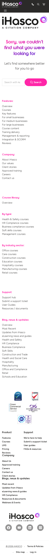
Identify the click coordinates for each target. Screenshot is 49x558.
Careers (6, 174)
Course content (10, 128)
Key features (9, 113)
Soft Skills (7, 350)
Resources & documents (14, 499)
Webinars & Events (11, 502)
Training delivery (11, 132)
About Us (6, 461)
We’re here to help (33, 438)
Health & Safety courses (15, 219)
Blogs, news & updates (16, 478)
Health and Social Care (14, 358)
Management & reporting (15, 135)
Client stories (9, 166)
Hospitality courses (12, 265)
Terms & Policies (35, 546)
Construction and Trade (15, 354)
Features (6, 438)
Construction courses (13, 257)
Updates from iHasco (13, 332)
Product (7, 432)
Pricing (5, 449)
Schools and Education (14, 376)
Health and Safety (12, 339)
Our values (8, 163)
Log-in (33, 552)
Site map (20, 552)
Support (28, 432)
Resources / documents (15, 308)
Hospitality (8, 361)
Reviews (6, 143)
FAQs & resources (32, 449)
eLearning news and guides (16, 336)
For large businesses (13, 124)
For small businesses (13, 117)
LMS (4, 445)
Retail (5, 372)
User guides (29, 445)
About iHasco (9, 159)
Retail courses (9, 272)
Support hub (9, 297)
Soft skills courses (11, 230)
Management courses (13, 234)
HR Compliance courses (15, 222)
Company (8, 455)
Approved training (12, 170)
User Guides (8, 304)
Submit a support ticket (15, 301)
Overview (7, 106)
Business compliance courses (18, 226)
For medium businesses (14, 120)
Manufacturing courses (14, 268)
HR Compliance (10, 343)
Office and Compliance (14, 369)
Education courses (12, 261)
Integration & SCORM (14, 139)
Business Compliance (13, 347)
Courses (6, 109)
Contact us (8, 178)
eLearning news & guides (14, 491)
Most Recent (9, 328)
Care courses (9, 254)
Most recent (8, 484)
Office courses (10, 250)
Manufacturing (10, 365)
